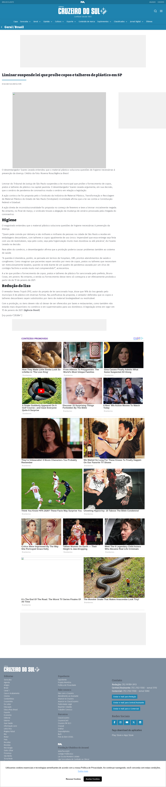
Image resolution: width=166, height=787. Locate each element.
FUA (60, 744)
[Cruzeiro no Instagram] (120, 722)
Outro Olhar (8, 750)
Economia (7, 715)
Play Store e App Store (122, 735)
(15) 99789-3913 (129, 684)
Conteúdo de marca (87, 21)
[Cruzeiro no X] (134, 722)
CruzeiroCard (63, 720)
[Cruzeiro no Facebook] (114, 722)
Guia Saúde (8, 723)
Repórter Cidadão (65, 707)
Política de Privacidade (67, 685)
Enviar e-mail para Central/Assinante (128, 703)
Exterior (7, 720)
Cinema (7, 696)
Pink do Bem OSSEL (65, 737)
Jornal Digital (135, 21)
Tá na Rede (8, 759)
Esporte (70, 21)
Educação (7, 707)
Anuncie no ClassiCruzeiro (68, 701)
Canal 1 (6, 691)
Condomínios (9, 699)
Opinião (46, 21)
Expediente (62, 680)
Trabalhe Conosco (65, 710)
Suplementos (103, 21)
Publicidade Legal (65, 704)
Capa (16, 21)
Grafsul (61, 729)
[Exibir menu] (161, 11)
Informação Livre (10, 726)
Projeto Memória (64, 682)
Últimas (149, 21)
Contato (161, 2)
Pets (5, 740)
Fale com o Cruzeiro (66, 693)
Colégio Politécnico (65, 754)
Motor (6, 737)
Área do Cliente (8, 2)
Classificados (119, 21)
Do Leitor (7, 704)
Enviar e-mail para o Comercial (126, 709)
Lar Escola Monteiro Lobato (68, 757)
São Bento (8, 756)
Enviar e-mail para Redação (124, 697)
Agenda (7, 682)
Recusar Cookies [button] (73, 779)
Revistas (7, 745)
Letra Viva (8, 729)
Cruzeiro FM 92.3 (64, 723)
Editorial (7, 718)
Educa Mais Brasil (11, 710)
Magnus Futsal (9, 731)
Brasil (6, 688)
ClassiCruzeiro (63, 718)
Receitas (7, 742)
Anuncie (152, 2)
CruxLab (61, 726)
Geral (35, 21)
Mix (5, 734)
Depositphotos (64, 731)
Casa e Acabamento (11, 693)
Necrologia (8, 748)
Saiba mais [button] (83, 771)
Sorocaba (24, 21)
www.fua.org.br (64, 751)
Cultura (58, 21)
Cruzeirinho (8, 701)
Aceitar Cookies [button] (93, 779)
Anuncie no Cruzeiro (66, 699)
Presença (7, 753)
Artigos (6, 685)
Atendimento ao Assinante (68, 696)
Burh (59, 734)
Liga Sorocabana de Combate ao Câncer (73, 759)
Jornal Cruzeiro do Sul (83, 10)
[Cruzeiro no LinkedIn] (140, 722)
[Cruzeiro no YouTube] (127, 722)
